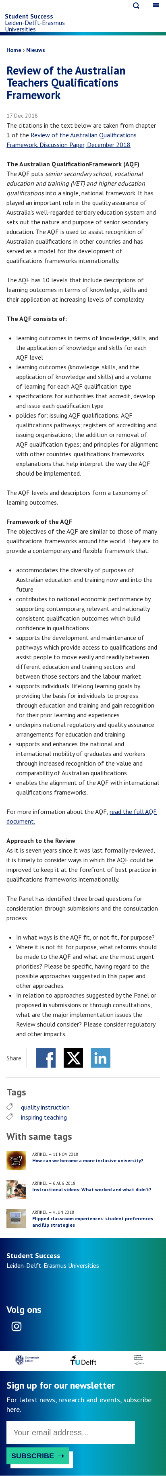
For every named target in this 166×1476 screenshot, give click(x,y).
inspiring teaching (44, 1117)
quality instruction (45, 1107)
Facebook (46, 1058)
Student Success (29, 16)
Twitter (73, 1058)
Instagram (16, 1329)
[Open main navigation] (156, 5)
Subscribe (32, 1456)
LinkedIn (100, 1058)
